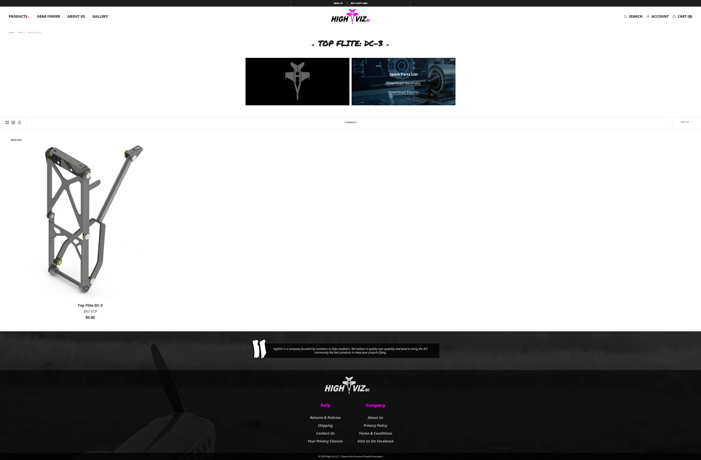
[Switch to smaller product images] (13, 122)
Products (18, 16)
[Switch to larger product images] (7, 122)
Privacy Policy (375, 425)
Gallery (100, 16)
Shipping (325, 425)
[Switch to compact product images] (19, 122)
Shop (20, 32)
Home (11, 32)
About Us (76, 16)
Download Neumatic (403, 83)
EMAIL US (338, 3)
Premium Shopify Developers (368, 456)
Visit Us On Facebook (375, 441)
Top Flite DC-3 (90, 305)
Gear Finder (48, 16)
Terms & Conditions (375, 433)
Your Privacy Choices (325, 441)
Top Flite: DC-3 (34, 32)
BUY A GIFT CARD (359, 3)
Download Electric (403, 92)
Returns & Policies (325, 417)
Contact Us (325, 433)
